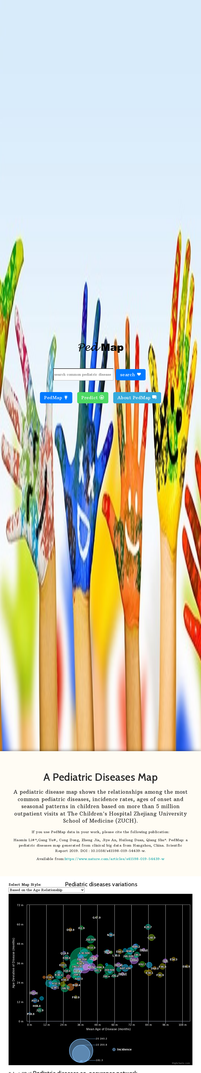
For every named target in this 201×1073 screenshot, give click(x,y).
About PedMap (134, 397)
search (128, 374)
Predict (90, 397)
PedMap (54, 397)
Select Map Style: (25, 884)
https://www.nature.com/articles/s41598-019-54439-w (114, 859)
